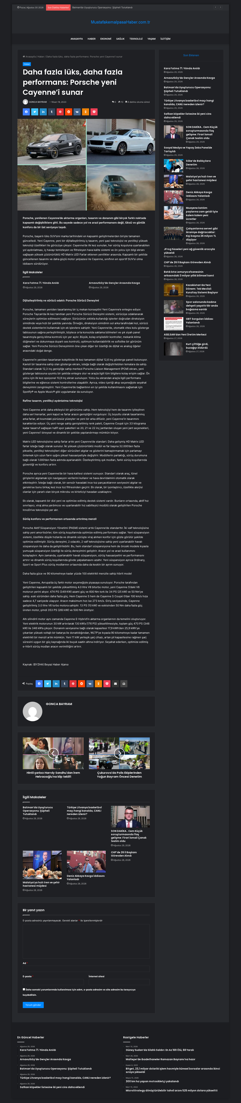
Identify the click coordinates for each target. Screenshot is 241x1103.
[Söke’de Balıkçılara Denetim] (173, 165)
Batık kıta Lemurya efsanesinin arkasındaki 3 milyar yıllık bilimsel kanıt (189, 273)
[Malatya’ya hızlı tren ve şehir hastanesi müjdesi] (42, 865)
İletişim (165, 38)
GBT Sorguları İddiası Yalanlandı (199, 320)
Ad (25, 963)
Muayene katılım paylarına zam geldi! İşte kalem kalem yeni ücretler (202, 213)
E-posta (28, 976)
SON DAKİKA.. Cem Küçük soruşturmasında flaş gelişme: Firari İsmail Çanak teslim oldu (128, 836)
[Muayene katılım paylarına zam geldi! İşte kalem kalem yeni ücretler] (173, 212)
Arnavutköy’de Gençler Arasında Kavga (114, 283)
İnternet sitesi (96, 976)
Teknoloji (136, 38)
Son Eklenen (191, 55)
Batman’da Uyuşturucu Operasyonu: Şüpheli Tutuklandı (102, 7)
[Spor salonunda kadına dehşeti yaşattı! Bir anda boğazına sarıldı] (173, 306)
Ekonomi (105, 38)
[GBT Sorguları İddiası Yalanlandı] (173, 323)
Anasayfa (77, 38)
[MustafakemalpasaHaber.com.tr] (120, 22)
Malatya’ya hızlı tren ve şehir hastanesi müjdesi (41, 884)
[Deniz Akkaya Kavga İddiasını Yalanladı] (86, 862)
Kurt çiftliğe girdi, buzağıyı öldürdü (197, 346)
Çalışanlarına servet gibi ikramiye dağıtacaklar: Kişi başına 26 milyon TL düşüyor (202, 234)
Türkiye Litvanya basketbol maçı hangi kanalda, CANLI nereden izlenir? (84, 811)
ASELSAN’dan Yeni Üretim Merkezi (185, 334)
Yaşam (151, 38)
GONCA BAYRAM (38, 102)
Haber (91, 38)
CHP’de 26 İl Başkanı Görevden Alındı (124, 854)
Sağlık (120, 38)
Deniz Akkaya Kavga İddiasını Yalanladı (86, 877)
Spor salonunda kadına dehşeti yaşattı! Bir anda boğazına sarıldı (202, 305)
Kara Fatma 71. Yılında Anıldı (41, 283)
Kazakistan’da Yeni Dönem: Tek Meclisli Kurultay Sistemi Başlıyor (202, 288)
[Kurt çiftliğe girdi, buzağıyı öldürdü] (173, 349)
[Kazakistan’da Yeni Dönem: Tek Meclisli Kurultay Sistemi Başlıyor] (173, 289)
